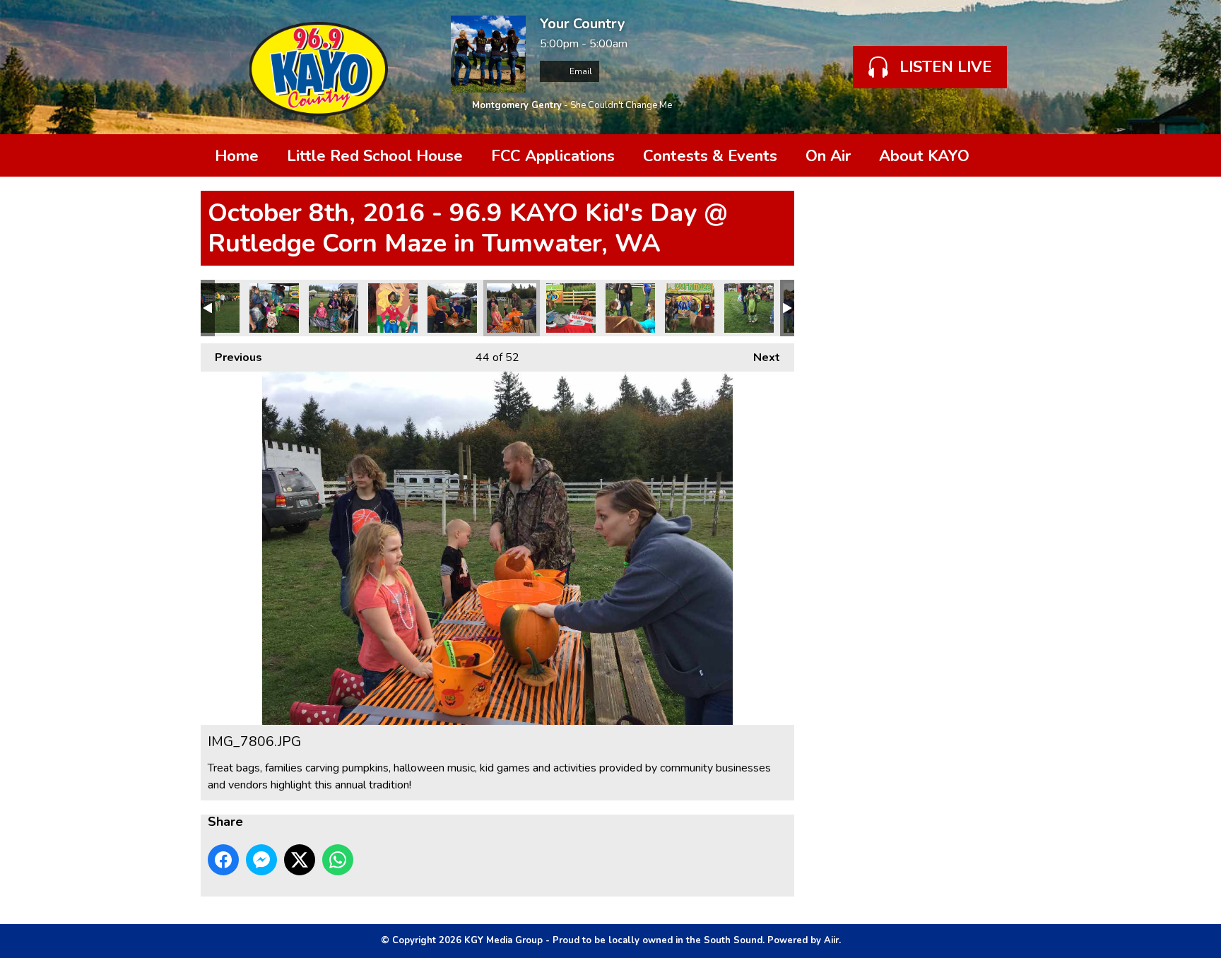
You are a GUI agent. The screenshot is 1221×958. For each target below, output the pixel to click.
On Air (828, 156)
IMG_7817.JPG (215, 308)
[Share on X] (299, 859)
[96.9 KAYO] (319, 67)
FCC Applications (553, 156)
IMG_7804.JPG (630, 308)
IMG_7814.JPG (333, 308)
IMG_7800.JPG (689, 308)
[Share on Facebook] (223, 859)
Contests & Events (710, 156)
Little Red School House (375, 156)
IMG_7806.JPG (511, 308)
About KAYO (924, 156)
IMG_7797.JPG (749, 308)
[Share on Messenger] (261, 859)
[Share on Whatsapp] (337, 859)
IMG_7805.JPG (571, 308)
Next (759, 357)
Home (237, 156)
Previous (231, 357)
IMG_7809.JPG (393, 308)
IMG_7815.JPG (274, 308)
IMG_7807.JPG (452, 308)
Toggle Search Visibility (999, 155)
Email (579, 71)
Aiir (831, 940)
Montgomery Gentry (517, 105)
